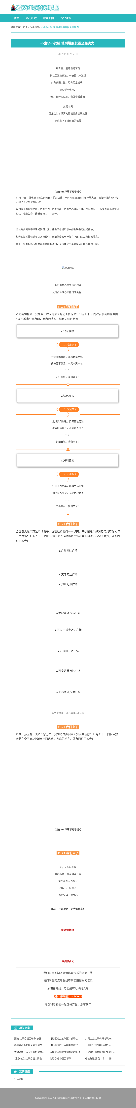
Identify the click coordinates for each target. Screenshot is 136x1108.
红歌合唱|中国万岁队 (60, 1058)
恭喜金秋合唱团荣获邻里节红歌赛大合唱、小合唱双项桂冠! (44, 1045)
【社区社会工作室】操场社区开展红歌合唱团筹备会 (76, 1038)
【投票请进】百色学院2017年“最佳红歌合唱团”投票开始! (79, 1045)
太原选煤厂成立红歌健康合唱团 (30, 1052)
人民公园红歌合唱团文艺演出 (65, 1052)
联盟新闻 (48, 18)
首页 (16, 18)
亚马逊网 (19, 1079)
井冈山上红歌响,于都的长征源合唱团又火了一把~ (110, 1038)
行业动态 (66, 18)
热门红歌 (31, 18)
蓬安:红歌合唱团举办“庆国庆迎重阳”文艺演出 (37, 1038)
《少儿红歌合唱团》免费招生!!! (101, 1052)
